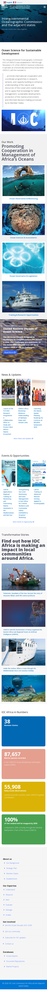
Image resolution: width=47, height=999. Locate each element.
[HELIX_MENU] (45, 7)
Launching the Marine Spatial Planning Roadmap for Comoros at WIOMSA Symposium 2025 (38, 418)
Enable (8, 915)
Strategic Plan (11, 868)
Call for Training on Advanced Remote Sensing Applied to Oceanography (39, 497)
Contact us (9, 944)
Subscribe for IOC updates (15, 937)
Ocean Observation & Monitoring (23, 198)
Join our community (12, 931)
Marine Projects (12, 966)
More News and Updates (23, 438)
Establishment (11, 879)
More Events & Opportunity (23, 522)
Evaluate (8, 905)
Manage (8, 910)
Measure (9, 895)
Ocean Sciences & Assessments (23, 237)
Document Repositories (15, 961)
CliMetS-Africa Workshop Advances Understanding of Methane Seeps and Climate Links (23, 416)
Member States (12, 873)
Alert (7, 900)
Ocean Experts (12, 956)
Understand (10, 889)
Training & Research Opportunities (23, 315)
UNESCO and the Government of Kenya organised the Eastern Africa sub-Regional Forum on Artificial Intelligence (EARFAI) (22, 632)
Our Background (12, 863)
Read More (9, 352)
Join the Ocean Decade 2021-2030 (18, 925)
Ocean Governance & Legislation (23, 276)
